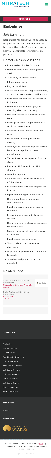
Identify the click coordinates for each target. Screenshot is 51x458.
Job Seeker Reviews (11, 370)
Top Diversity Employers (13, 357)
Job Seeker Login (10, 378)
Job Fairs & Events (11, 374)
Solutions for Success (12, 365)
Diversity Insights (10, 387)
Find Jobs (7, 344)
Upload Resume (10, 348)
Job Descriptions (10, 361)
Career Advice (9, 352)
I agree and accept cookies (25, 453)
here (41, 443)
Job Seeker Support (11, 383)
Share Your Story (10, 391)
